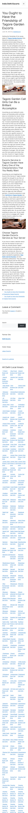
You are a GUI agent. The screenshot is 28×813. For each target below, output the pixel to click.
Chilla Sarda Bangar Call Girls (22, 663)
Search (4, 322)
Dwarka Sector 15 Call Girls (21, 799)
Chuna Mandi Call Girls (5, 682)
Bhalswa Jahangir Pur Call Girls (14, 594)
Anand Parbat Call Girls (21, 419)
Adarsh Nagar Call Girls (21, 373)
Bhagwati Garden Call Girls (5, 577)
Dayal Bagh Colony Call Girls (13, 716)
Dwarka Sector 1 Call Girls (14, 787)
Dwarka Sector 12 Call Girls (13, 793)
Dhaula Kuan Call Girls (5, 760)
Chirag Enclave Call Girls (13, 670)
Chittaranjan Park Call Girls (14, 676)
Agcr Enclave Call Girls (13, 387)
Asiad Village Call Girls (5, 476)
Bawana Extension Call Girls (13, 556)
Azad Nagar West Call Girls (21, 488)
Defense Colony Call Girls (5, 729)
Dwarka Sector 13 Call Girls (5, 799)
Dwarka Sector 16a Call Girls (13, 806)
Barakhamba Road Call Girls (22, 544)
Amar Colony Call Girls (13, 406)
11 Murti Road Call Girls (5, 373)
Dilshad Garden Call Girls (13, 768)
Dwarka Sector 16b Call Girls (21, 806)
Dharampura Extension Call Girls (22, 754)
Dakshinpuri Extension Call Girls (21, 705)
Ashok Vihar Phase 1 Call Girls (22, 457)
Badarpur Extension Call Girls (13, 508)
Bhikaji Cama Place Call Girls (5, 606)
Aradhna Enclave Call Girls (13, 440)
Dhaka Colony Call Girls (13, 748)
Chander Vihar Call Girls (21, 641)
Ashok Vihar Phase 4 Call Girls (22, 463)
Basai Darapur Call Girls (6, 550)
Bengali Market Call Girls (13, 571)
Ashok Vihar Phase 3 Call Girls (14, 463)
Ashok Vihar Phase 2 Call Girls (6, 463)
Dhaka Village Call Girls (21, 748)
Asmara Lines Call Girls (13, 476)
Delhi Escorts (6, 339)
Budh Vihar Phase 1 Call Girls (6, 623)
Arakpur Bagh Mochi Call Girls (21, 440)
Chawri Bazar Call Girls (13, 655)
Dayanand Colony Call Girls (21, 716)
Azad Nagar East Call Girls (14, 488)
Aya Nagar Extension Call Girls (21, 482)
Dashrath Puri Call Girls (5, 716)
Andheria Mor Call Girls (21, 425)
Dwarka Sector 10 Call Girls (21, 787)
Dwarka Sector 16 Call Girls (5, 806)
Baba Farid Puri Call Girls (5, 501)
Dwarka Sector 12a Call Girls (21, 793)
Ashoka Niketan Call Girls (5, 469)
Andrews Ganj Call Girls (5, 431)
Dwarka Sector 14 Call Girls (13, 799)
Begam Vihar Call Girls (13, 565)
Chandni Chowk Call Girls (5, 647)
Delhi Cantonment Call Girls (21, 729)
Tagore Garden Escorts (15, 38)
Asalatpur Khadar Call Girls (13, 450)
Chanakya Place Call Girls (13, 634)
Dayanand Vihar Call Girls (5, 722)
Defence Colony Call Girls (13, 722)
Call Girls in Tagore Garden (13, 195)
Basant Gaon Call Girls (13, 550)
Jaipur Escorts (6, 351)
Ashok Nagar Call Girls (5, 457)
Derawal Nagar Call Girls (21, 741)
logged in (13, 311)
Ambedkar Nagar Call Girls (21, 406)
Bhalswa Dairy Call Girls (5, 594)
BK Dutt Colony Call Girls (21, 613)
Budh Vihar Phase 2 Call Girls (14, 623)
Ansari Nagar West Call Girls (5, 440)
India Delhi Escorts (10, 4)
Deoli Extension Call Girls (21, 735)
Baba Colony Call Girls (21, 495)
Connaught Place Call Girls (5, 691)
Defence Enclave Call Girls (21, 722)
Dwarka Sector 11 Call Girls (5, 793)
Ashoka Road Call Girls (13, 469)
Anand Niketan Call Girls (13, 419)
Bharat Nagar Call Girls (21, 594)
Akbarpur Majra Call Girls (5, 393)
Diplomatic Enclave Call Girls (21, 768)
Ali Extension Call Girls (5, 400)
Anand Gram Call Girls (21, 412)
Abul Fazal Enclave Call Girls (13, 373)
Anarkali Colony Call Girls (13, 425)
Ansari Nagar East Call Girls (21, 431)
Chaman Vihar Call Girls (5, 634)
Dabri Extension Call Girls (13, 697)
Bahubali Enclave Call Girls (13, 522)
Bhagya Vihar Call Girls (21, 577)
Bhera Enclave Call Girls (21, 600)
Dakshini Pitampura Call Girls (5, 705)
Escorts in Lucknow (8, 359)
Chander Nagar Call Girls (13, 641)
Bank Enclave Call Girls (21, 537)
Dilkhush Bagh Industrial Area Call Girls (5, 770)
